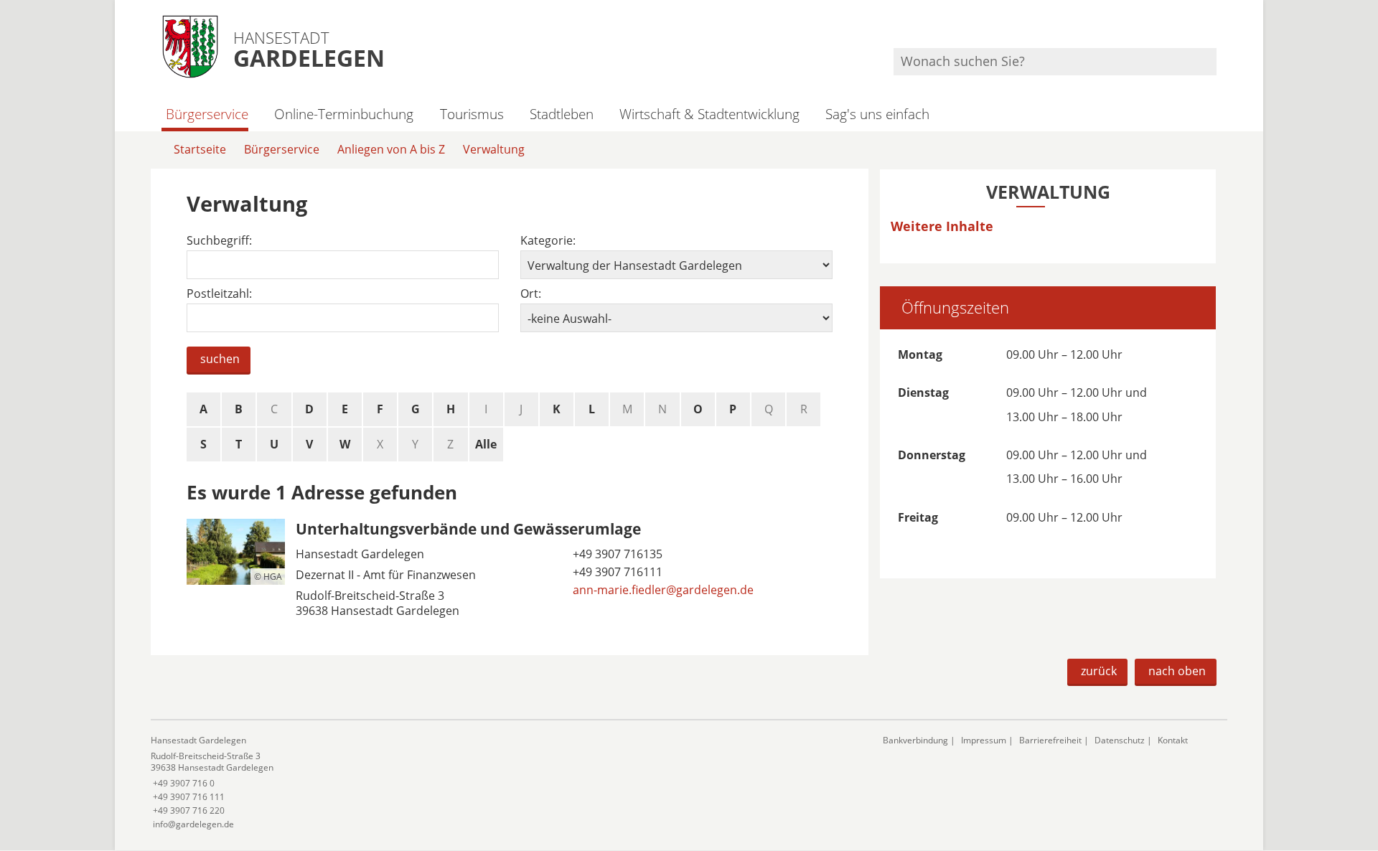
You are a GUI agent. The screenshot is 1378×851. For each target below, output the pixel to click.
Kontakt (1173, 740)
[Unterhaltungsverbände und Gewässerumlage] (510, 572)
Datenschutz (1120, 740)
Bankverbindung (915, 740)
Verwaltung (494, 149)
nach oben (1177, 671)
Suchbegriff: (219, 240)
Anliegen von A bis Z (391, 149)
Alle (486, 444)
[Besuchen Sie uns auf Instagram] (1214, 29)
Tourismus (471, 113)
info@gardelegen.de (192, 824)
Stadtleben (562, 113)
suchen (220, 359)
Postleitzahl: (219, 293)
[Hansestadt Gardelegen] (506, 782)
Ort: (530, 293)
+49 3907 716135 (616, 554)
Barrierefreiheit (1050, 740)
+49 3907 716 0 (183, 783)
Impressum (983, 740)
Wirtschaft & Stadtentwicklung (709, 113)
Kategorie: (548, 240)
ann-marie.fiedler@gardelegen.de (662, 590)
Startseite (200, 149)
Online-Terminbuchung (343, 113)
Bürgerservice (207, 113)
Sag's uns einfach (877, 113)
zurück (1099, 671)
